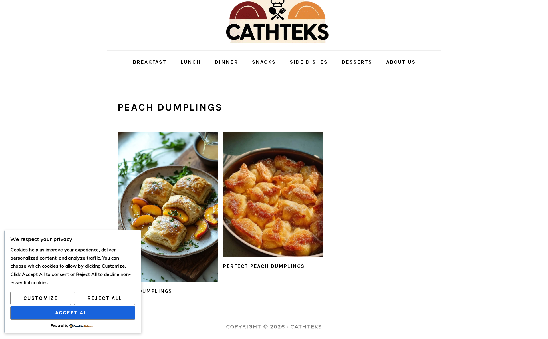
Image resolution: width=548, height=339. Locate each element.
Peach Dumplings (145, 291)
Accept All (72, 313)
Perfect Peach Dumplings (264, 266)
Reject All (104, 298)
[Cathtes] (274, 46)
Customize (40, 298)
